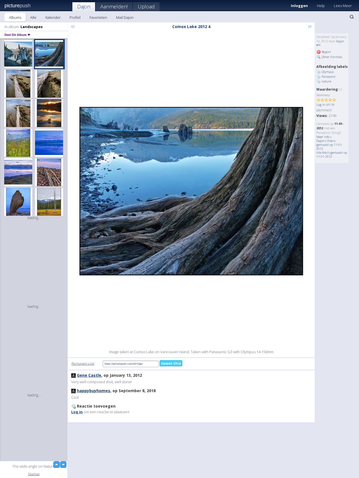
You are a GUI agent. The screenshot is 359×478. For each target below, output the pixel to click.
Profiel (75, 17)
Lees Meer (343, 5)
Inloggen (299, 5)
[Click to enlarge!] (191, 191)
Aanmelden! (114, 6)
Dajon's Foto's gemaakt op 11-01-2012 (329, 145)
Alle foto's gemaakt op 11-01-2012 (331, 154)
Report (326, 52)
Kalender (53, 17)
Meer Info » (324, 137)
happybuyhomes (93, 390)
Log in (320, 104)
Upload (146, 6)
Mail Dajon (125, 17)
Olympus (328, 72)
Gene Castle (89, 375)
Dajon (83, 6)
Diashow (34, 474)
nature (326, 81)
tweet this (171, 363)
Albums (15, 17)
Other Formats (331, 57)
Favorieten (98, 17)
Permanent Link (83, 363)
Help (321, 5)
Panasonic (329, 76)
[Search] (351, 16)
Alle (33, 17)
